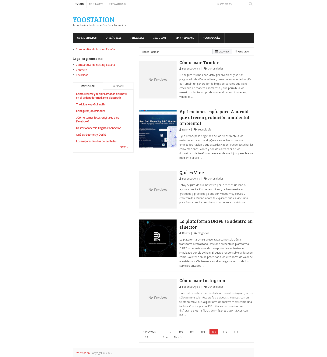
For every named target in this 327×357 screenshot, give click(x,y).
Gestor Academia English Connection (98, 128)
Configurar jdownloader (90, 111)
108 (203, 331)
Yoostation (93, 19)
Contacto (96, 4)
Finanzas (137, 37)
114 (165, 337)
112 (145, 337)
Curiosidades (87, 37)
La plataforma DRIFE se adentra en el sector (216, 224)
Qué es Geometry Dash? (91, 134)
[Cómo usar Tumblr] (158, 80)
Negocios (160, 37)
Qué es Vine (191, 172)
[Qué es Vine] (158, 190)
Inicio (79, 4)
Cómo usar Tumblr (199, 62)
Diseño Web (113, 37)
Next (177, 337)
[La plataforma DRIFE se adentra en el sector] (158, 238)
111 (236, 331)
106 (181, 331)
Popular (89, 86)
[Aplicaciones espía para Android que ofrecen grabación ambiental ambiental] (158, 129)
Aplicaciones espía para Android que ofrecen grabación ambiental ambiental (214, 117)
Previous (150, 331)
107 (192, 331)
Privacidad (117, 4)
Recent (120, 85)
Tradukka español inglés (91, 104)
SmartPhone (184, 37)
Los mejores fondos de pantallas (96, 141)
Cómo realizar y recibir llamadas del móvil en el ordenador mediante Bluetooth (101, 95)
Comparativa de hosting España (95, 49)
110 (225, 331)
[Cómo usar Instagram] (158, 298)
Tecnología (211, 37)
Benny (186, 129)
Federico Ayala (191, 68)
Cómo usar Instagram (202, 280)
